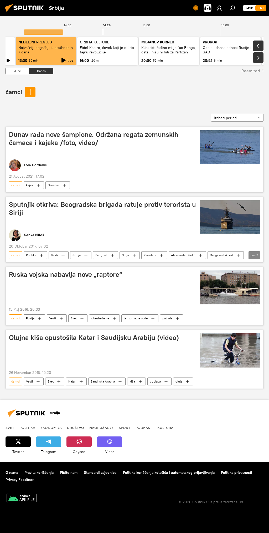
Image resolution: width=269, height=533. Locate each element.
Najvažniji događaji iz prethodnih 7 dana (45, 49)
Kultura (165, 427)
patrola (167, 318)
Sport (124, 427)
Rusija (30, 318)
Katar (72, 381)
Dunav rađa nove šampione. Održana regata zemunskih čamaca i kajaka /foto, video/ (93, 138)
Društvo (53, 185)
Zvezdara (150, 255)
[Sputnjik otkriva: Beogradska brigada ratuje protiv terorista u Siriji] (230, 217)
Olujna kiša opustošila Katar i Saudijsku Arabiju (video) (94, 337)
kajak (29, 185)
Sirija (125, 255)
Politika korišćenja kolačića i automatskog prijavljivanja (169, 472)
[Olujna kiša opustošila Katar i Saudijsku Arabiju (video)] (230, 350)
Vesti (54, 255)
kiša (132, 381)
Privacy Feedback (20, 479)
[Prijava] (219, 8)
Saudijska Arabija (103, 381)
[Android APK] (21, 499)
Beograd (101, 255)
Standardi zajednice (100, 472)
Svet (74, 318)
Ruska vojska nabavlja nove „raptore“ (65, 274)
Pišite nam (68, 472)
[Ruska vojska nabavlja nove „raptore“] (230, 287)
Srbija (77, 255)
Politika (31, 255)
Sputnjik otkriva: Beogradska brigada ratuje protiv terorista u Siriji (102, 208)
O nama (12, 472)
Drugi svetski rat (221, 255)
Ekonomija (51, 427)
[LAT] (260, 8)
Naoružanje (101, 427)
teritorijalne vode (136, 318)
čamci (14, 92)
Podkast (144, 427)
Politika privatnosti (236, 472)
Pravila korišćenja (39, 472)
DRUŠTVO (75, 427)
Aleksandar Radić (183, 255)
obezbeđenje (100, 318)
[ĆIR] (249, 8)
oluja (178, 381)
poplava (155, 381)
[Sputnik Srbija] (26, 12)
